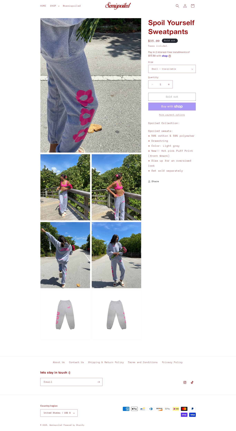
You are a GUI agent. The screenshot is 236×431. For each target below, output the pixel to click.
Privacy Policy (172, 362)
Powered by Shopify (74, 425)
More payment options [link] (172, 115)
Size (150, 62)
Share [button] (155, 181)
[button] (54, 6)
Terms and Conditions (143, 362)
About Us (59, 362)
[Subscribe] (98, 382)
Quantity (153, 77)
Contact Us (76, 362)
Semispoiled (56, 425)
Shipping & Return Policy (106, 362)
